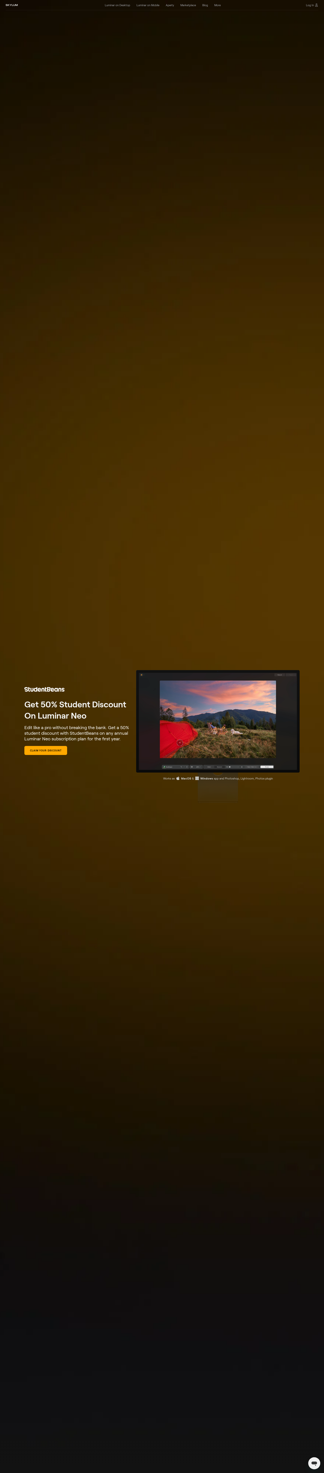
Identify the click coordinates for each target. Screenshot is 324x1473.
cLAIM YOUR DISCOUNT (46, 750)
